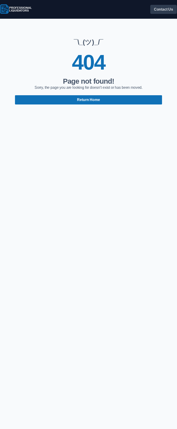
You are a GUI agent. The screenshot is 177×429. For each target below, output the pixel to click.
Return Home (88, 100)
